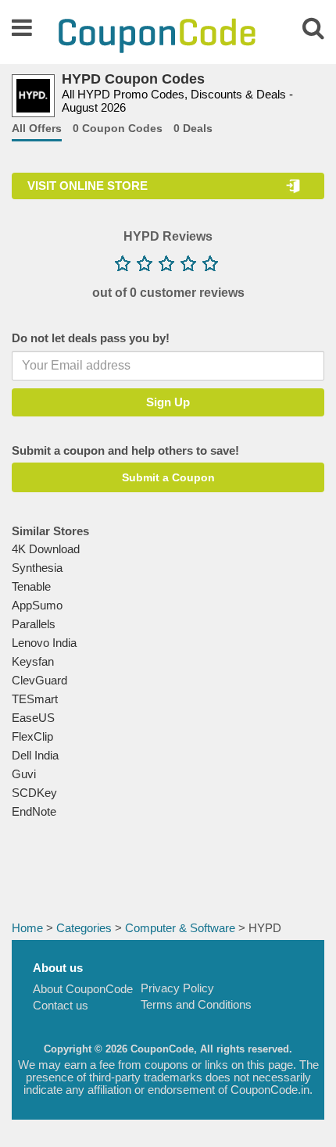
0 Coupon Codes (118, 128)
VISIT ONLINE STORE (87, 185)
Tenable (31, 586)
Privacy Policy (177, 988)
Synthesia (37, 567)
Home (27, 927)
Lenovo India (44, 642)
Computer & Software (180, 927)
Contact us (60, 1005)
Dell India (35, 755)
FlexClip (32, 736)
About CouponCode (83, 988)
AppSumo (37, 605)
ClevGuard (39, 680)
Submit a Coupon (168, 477)
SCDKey (34, 792)
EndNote (34, 811)
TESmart (35, 699)
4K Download (46, 549)
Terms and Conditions (196, 1004)
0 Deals (193, 128)
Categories (84, 927)
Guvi (24, 774)
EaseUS (33, 717)
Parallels (33, 624)
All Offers (37, 128)
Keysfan (33, 661)
